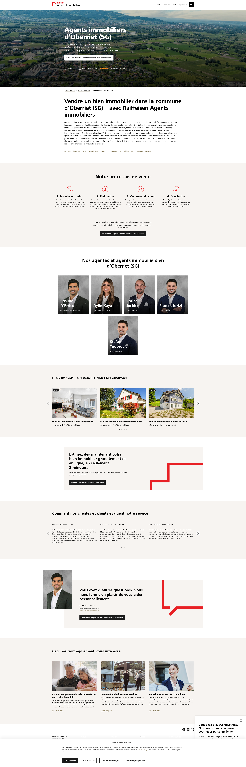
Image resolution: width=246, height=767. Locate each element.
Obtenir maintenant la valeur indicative (87, 482)
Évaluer (83, 737)
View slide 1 (119, 429)
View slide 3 (124, 429)
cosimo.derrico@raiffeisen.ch (89, 611)
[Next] (198, 403)
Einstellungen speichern (135, 760)
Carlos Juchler (132, 303)
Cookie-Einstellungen (110, 760)
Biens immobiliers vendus (111, 151)
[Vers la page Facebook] (183, 729)
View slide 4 (126, 429)
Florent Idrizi (171, 305)
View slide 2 (121, 429)
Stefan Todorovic (118, 344)
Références (128, 151)
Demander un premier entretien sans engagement (123, 234)
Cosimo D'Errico (67, 303)
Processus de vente (72, 151)
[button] (191, 4)
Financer (114, 737)
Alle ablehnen (89, 760)
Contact (142, 737)
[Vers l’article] (74, 676)
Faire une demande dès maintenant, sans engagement (88, 58)
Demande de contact (144, 151)
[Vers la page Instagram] (192, 729)
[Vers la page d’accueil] (66, 5)
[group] (70, 68)
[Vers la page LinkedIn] (188, 729)
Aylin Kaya (102, 305)
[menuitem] (162, 4)
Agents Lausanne (175, 737)
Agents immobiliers (90, 151)
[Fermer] (241, 720)
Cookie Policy (142, 750)
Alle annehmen (70, 760)
